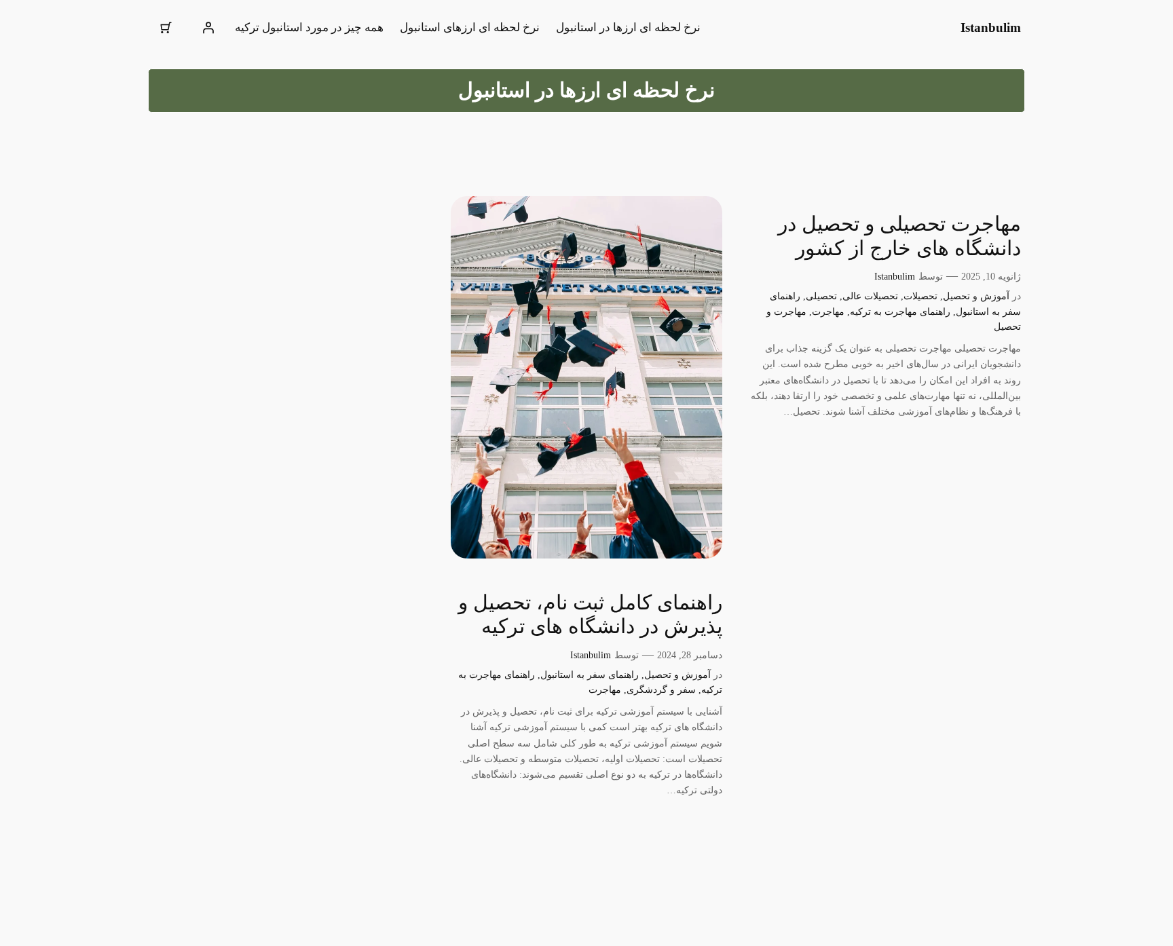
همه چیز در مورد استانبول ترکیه (309, 27)
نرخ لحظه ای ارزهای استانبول (470, 27)
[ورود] (207, 28)
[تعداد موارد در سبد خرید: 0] (166, 28)
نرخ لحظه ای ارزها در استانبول (628, 27)
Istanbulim (991, 27)
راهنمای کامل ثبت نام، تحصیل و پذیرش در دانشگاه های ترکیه (590, 615)
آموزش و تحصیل (976, 295)
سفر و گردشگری (661, 689)
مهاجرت (828, 311)
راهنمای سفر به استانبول (589, 674)
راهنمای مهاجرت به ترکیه (900, 311)
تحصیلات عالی (870, 295)
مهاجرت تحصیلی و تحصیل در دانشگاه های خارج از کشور (899, 236)
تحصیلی (821, 295)
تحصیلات (920, 295)
